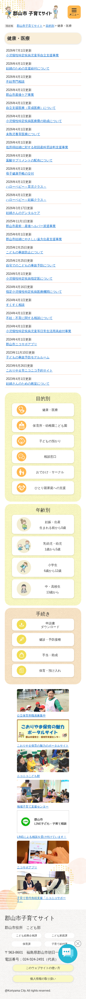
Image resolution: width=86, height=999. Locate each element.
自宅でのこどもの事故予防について (31, 265)
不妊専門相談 (15, 81)
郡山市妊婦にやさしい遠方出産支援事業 (34, 239)
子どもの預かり (50, 441)
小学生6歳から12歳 (52, 568)
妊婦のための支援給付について (27, 68)
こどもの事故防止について (24, 252)
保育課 (27, 943)
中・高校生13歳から (52, 589)
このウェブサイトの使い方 (43, 968)
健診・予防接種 (50, 639)
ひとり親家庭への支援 (50, 488)
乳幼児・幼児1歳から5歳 (52, 546)
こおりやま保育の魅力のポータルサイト (43, 745)
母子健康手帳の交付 (20, 173)
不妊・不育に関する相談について (29, 318)
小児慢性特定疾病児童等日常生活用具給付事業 (38, 331)
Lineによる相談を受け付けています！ (41, 836)
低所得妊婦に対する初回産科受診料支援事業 (37, 147)
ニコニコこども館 (28, 776)
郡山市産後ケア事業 (20, 94)
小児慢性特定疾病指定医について (29, 278)
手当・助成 (50, 655)
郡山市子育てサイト (30, 25)
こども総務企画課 (26, 935)
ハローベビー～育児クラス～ (26, 186)
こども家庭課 (59, 935)
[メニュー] (74, 12)
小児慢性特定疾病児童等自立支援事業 (32, 55)
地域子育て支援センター (32, 806)
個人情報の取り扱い (43, 978)
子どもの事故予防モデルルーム (27, 357)
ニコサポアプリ (27, 867)
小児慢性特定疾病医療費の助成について (34, 121)
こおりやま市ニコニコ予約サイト (29, 370)
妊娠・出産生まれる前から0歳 (52, 525)
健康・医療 (50, 410)
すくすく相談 (15, 305)
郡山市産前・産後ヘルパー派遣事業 (31, 226)
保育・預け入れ (50, 670)
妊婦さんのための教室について (27, 383)
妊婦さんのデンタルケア (23, 213)
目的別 (50, 25)
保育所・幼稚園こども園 (50, 425)
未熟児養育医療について (23, 134)
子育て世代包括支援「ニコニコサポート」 (41, 899)
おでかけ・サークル (50, 472)
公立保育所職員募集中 (31, 715)
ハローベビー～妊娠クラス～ (26, 200)
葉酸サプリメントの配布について (29, 160)
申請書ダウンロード (50, 625)
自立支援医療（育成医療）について (31, 108)
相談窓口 (50, 456)
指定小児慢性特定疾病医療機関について (34, 291)
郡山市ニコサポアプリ (21, 344)
